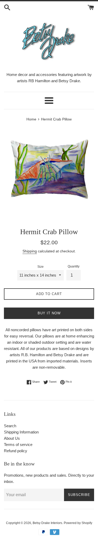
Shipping (29, 251)
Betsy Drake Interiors (47, 523)
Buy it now (49, 313)
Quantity (73, 266)
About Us (12, 438)
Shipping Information (21, 432)
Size (40, 267)
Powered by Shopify (78, 523)
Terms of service (18, 444)
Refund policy (15, 451)
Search (10, 426)
